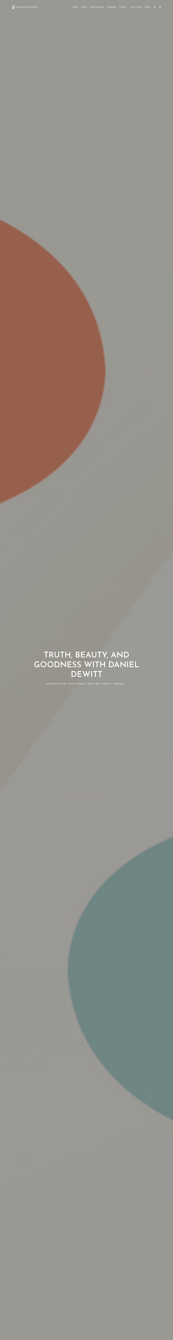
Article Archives (97, 7)
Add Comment (119, 684)
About (147, 7)
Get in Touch (136, 7)
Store (83, 7)
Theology (81, 684)
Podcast (123, 7)
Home (75, 7)
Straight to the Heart (57, 684)
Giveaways (111, 7)
